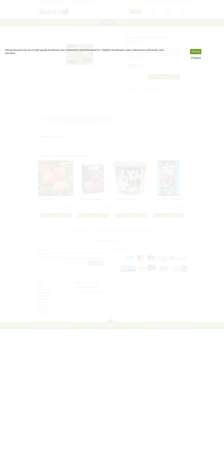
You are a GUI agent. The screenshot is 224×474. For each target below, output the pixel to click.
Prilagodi (196, 58)
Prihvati (195, 51)
